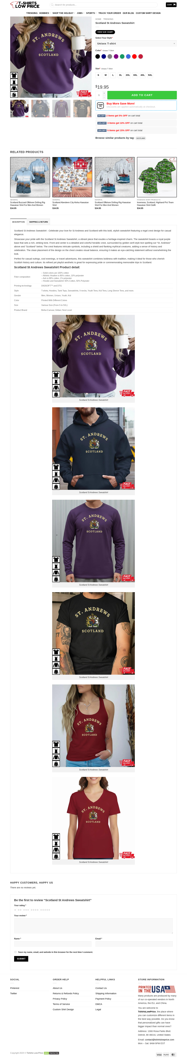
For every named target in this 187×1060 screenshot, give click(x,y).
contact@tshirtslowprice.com (159, 1039)
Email (98, 938)
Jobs (80, 13)
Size (97, 68)
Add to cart (142, 95)
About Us (57, 988)
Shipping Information (105, 993)
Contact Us (101, 988)
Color (98, 50)
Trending (32, 13)
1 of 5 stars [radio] (14, 910)
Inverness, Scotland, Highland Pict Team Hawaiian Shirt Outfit (155, 203)
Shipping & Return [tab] (38, 222)
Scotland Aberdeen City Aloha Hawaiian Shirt (70, 203)
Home (98, 19)
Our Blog (128, 13)
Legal (98, 1009)
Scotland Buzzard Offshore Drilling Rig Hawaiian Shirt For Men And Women (27, 203)
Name (17, 938)
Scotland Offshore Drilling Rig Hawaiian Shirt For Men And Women (113, 203)
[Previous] (15, 57)
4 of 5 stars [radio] (34, 910)
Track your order (109, 13)
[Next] (86, 57)
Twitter (13, 993)
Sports (90, 13)
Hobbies (44, 13)
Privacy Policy (60, 999)
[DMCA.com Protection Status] (51, 1053)
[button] (171, 4)
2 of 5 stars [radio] (19, 910)
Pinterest (14, 988)
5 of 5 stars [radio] (44, 910)
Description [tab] (18, 222)
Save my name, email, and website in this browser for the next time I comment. (55, 952)
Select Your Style (104, 38)
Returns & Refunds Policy (66, 993)
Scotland (140, 138)
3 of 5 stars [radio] (25, 910)
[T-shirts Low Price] (25, 4)
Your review (20, 915)
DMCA (98, 1004)
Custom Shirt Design (148, 13)
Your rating (20, 905)
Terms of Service (61, 1004)
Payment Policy (103, 999)
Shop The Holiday (63, 13)
